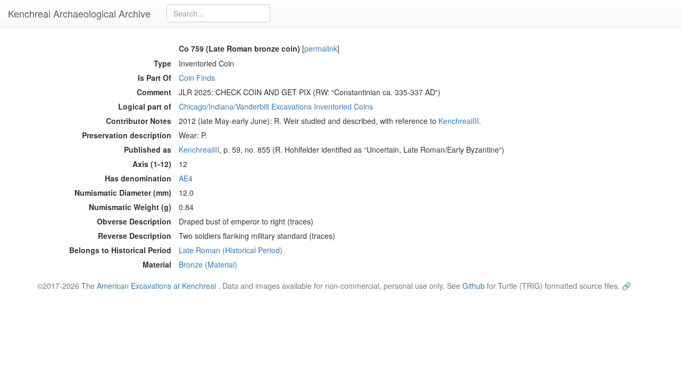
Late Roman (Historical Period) (231, 250)
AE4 (186, 178)
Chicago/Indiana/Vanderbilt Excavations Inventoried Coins (276, 106)
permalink (320, 48)
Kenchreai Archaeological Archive (79, 13)
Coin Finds (197, 77)
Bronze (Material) (208, 264)
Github (473, 285)
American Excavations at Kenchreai (156, 285)
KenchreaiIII (458, 120)
